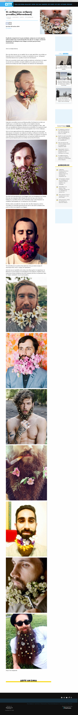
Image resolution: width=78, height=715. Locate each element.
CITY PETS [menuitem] (57, 4)
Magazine (56, 1)
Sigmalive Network (9, 1)
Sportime (28, 1)
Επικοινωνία (43, 703)
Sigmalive (18, 1)
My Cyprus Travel (68, 1)
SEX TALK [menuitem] (38, 4)
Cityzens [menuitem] (63, 4)
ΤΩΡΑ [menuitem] (16, 4)
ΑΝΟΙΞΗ (22, 17)
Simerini (23, 1)
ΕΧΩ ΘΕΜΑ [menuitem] (21, 4)
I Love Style (45, 1)
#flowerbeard (29, 17)
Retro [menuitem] (34, 4)
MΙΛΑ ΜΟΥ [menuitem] (28, 4)
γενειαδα (9, 17)
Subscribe (70, 703)
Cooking (61, 1)
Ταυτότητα (36, 703)
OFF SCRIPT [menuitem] (51, 4)
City (40, 1)
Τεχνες (9, 18)
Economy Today (35, 1)
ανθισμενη (16, 17)
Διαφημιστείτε (63, 703)
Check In (51, 1)
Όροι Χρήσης (30, 703)
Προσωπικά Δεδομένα (53, 703)
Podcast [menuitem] (69, 4)
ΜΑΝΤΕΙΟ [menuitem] (44, 4)
